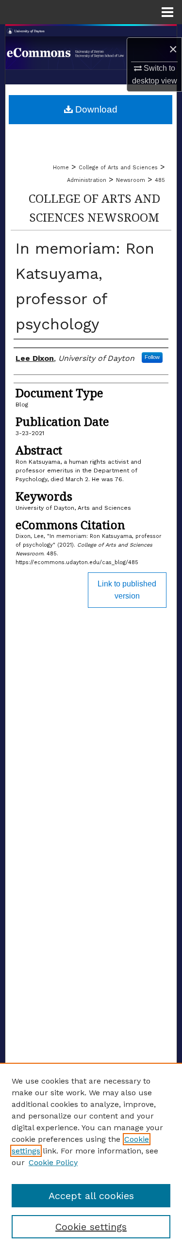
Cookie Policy (53, 1162)
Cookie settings (91, 1227)
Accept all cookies (91, 1195)
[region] (91, 1156)
